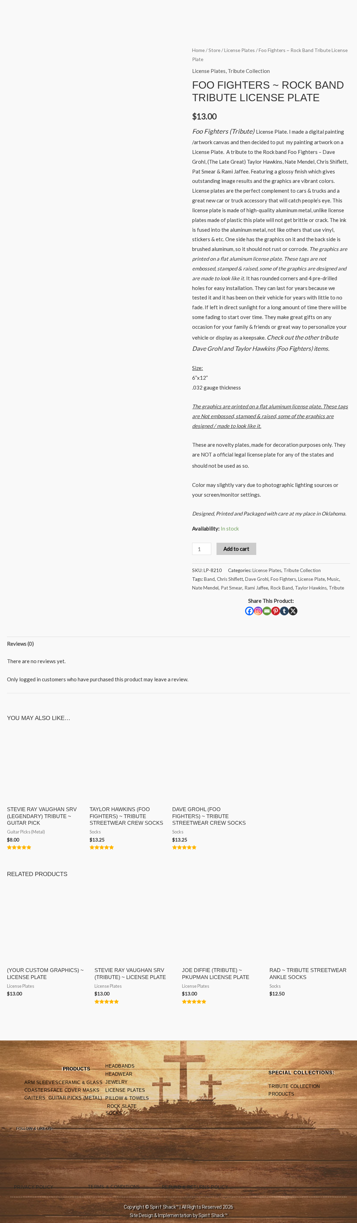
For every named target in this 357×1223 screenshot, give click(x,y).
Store (214, 50)
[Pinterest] (275, 611)
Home (198, 50)
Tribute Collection (249, 71)
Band (209, 579)
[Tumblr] (284, 611)
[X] (293, 611)
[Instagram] (258, 611)
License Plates (239, 50)
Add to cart (236, 549)
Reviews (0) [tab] (20, 643)
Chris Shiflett (230, 579)
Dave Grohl (256, 579)
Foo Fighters (283, 579)
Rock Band (281, 588)
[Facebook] (249, 611)
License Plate (311, 579)
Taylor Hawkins (311, 588)
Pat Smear (231, 588)
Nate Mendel (205, 588)
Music (333, 579)
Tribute (336, 588)
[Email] (267, 611)
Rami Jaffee (256, 588)
